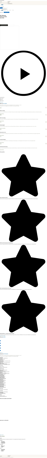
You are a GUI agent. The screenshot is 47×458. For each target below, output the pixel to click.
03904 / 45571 (1, 12)
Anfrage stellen (7, 12)
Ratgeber (9, 456)
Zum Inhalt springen (2, 0)
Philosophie (2, 446)
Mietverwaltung (2, 441)
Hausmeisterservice (3, 442)
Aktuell (2, 4)
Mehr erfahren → (2, 135)
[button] (23, 73)
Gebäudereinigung (10, 3)
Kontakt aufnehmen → (3, 128)
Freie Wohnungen (3, 449)
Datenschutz (9, 455)
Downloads (2, 450)
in (46, 452)
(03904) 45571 (3, 427)
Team (8, 2)
